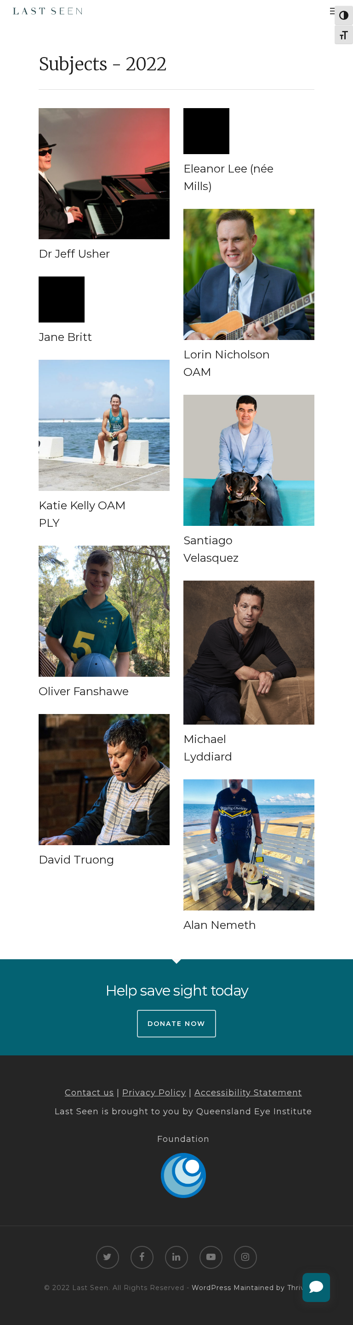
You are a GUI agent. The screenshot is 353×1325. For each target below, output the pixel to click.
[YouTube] (210, 1258)
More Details (106, 166)
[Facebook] (142, 1258)
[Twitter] (107, 1258)
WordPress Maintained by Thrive (250, 1288)
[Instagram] (245, 1258)
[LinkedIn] (176, 1258)
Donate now (176, 1024)
